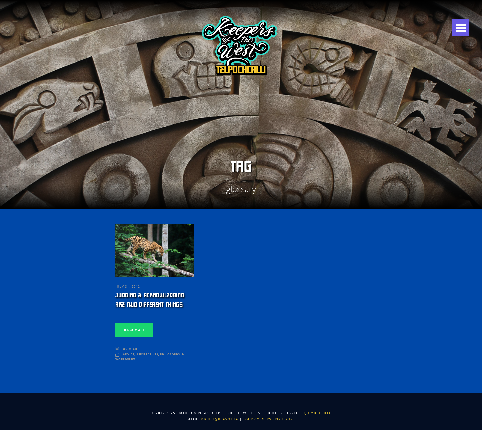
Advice (128, 354)
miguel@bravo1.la (219, 419)
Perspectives (147, 354)
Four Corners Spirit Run (268, 419)
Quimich (130, 349)
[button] (460, 27)
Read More (134, 329)
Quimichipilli (317, 413)
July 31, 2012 (127, 286)
